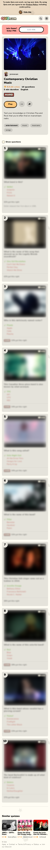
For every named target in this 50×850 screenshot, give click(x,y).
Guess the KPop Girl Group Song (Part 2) (24, 834)
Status (36, 844)
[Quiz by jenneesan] (6, 74)
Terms (20, 844)
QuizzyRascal (12, 837)
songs (8, 130)
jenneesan (14, 74)
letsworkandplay (27, 837)
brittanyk (43, 837)
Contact (12, 844)
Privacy (28, 844)
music (24, 125)
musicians (36, 125)
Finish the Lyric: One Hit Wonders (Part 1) (40, 834)
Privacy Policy (32, 4)
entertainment (11, 125)
